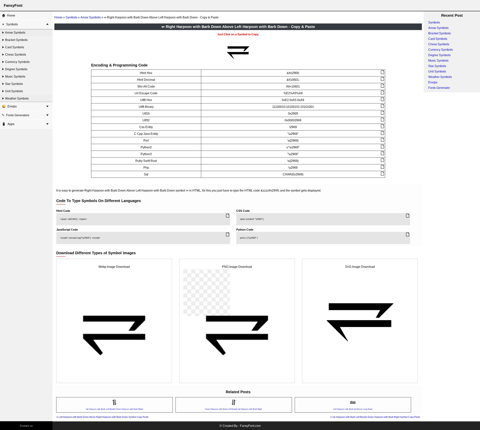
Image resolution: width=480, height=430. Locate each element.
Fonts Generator (439, 87)
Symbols (12, 24)
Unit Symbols (14, 91)
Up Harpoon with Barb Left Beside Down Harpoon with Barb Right (114, 409)
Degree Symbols (16, 69)
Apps (8, 124)
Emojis (12, 106)
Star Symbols (14, 83)
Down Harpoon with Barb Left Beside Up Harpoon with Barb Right (233, 409)
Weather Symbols (17, 98)
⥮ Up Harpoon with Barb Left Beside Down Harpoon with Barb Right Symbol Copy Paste (375, 417)
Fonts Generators (17, 115)
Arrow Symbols (15, 32)
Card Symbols (14, 47)
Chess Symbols (15, 54)
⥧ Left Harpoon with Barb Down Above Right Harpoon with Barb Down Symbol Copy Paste (102, 417)
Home (11, 15)
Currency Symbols (17, 61)
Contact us (26, 425)
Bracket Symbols (16, 39)
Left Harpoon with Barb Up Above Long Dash (352, 409)
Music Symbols (15, 76)
